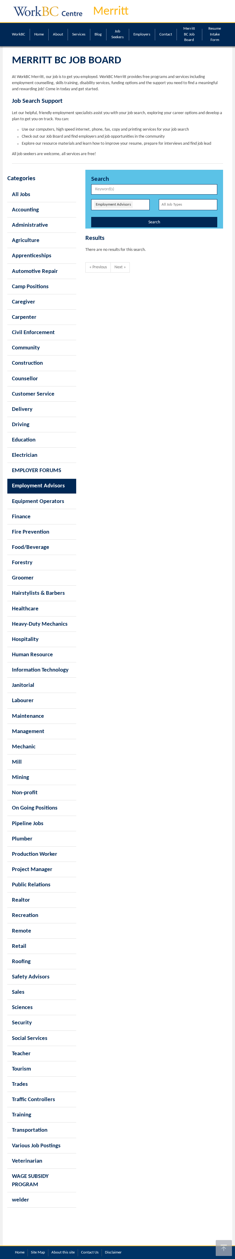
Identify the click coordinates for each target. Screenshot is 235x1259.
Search (154, 222)
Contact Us (90, 1252)
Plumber (22, 839)
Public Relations (31, 885)
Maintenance (28, 716)
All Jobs (21, 195)
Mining (20, 777)
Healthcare (25, 609)
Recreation (25, 915)
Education (23, 440)
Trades (20, 1084)
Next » (120, 267)
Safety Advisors (31, 977)
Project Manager (32, 870)
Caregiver (23, 302)
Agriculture (25, 241)
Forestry (22, 563)
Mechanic (23, 747)
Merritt (111, 12)
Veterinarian (27, 1161)
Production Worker (34, 854)
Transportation (29, 1130)
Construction (27, 363)
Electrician (24, 455)
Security (22, 1023)
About (58, 34)
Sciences (22, 1008)
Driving (20, 425)
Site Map (38, 1252)
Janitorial (23, 685)
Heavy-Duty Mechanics (40, 624)
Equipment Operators (38, 502)
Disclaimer (113, 1252)
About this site (63, 1252)
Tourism (21, 1069)
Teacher (21, 1054)
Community (26, 348)
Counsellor (25, 379)
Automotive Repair (35, 271)
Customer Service (33, 394)
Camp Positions (30, 287)
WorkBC (18, 34)
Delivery (22, 409)
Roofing (21, 962)
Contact (165, 34)
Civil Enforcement (33, 333)
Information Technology (40, 670)
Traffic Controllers (33, 1100)
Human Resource (32, 655)
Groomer (23, 578)
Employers (141, 34)
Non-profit (25, 793)
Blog (98, 34)
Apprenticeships (31, 256)
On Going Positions (35, 808)
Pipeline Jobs (27, 824)
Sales (18, 992)
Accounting (25, 210)
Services (78, 34)
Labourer (23, 701)
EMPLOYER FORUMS (36, 471)
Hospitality (25, 640)
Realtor (21, 900)
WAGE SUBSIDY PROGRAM (30, 1181)
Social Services (29, 1038)
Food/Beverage (30, 547)
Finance (21, 517)
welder (20, 1200)
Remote (21, 931)
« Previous (98, 267)
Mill (17, 762)
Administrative (30, 225)
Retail (19, 946)
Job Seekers (117, 34)
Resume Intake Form (214, 34)
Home (39, 34)
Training (21, 1115)
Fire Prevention (30, 532)
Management (28, 732)
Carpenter (24, 317)
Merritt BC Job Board (189, 34)
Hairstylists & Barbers (38, 593)
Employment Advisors (38, 486)
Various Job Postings (36, 1146)
